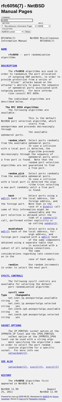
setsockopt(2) (17, 353)
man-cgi (22, 399)
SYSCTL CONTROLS (12, 275)
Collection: (7, 29)
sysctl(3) (36, 367)
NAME (4, 49)
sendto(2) (50, 223)
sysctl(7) (52, 367)
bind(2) (48, 206)
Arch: (42, 23)
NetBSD (46, 397)
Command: (6, 17)
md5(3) (5, 198)
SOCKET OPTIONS (11, 325)
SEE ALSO (7, 361)
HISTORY (6, 375)
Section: (6, 23)
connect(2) (50, 217)
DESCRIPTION (9, 65)
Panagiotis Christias (37, 399)
